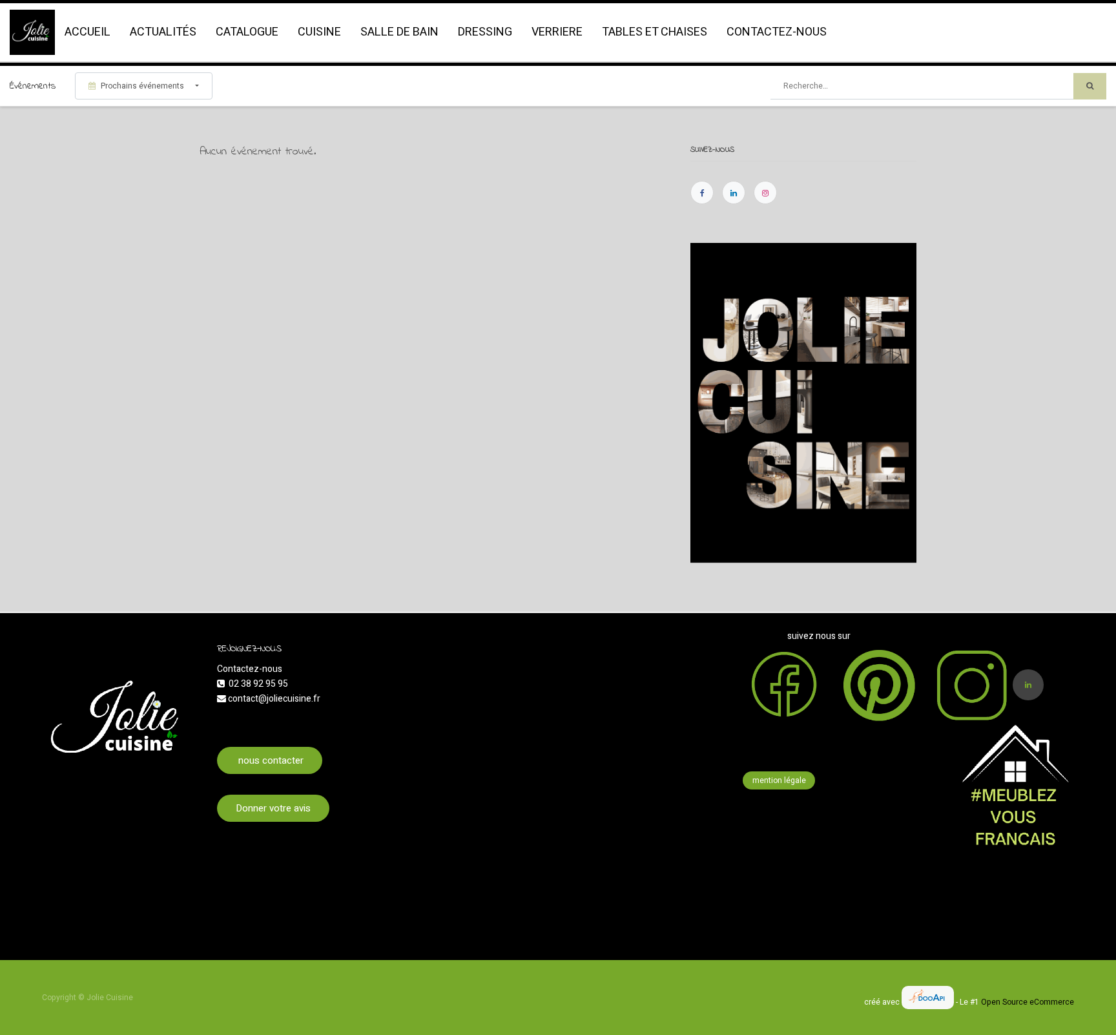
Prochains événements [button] (142, 86)
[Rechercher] (1089, 86)
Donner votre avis (273, 808)
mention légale (779, 780)
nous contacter (270, 760)
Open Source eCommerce (1027, 1002)
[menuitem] (87, 32)
